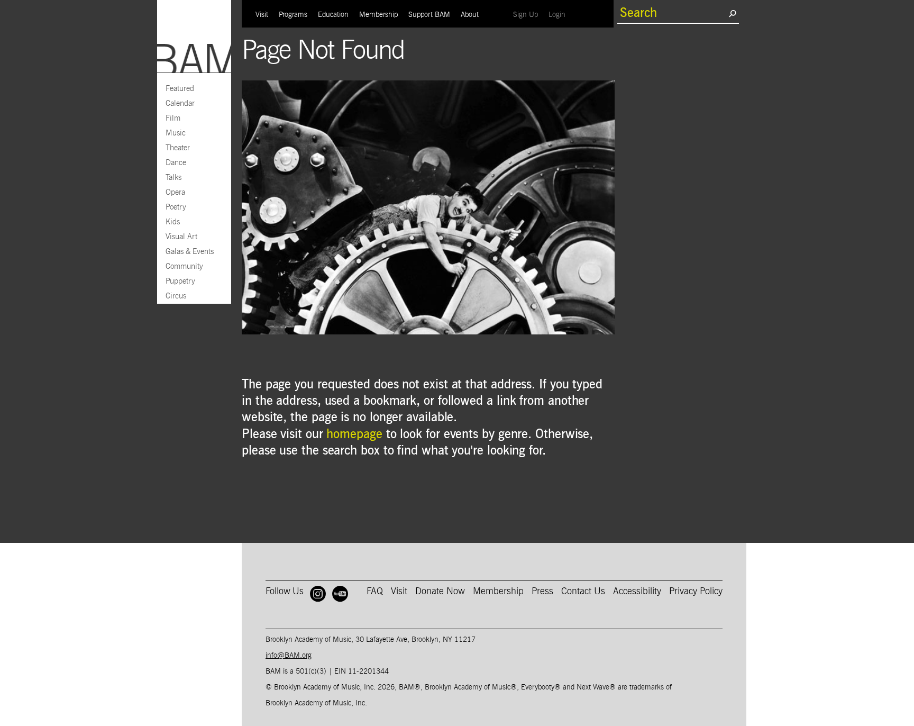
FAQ (375, 591)
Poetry (176, 207)
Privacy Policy (696, 591)
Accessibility (637, 591)
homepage (354, 434)
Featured (180, 89)
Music (176, 133)
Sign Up (528, 15)
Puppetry (180, 281)
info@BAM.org (289, 655)
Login (560, 15)
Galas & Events (190, 252)
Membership (378, 15)
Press (542, 591)
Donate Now (440, 591)
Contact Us (583, 591)
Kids (173, 222)
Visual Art (181, 237)
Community (184, 266)
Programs (293, 15)
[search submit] (732, 13)
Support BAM (429, 15)
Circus (176, 296)
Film (173, 118)
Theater (178, 148)
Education (333, 15)
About (470, 15)
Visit (261, 15)
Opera (175, 192)
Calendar (180, 103)
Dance (176, 163)
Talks (173, 178)
